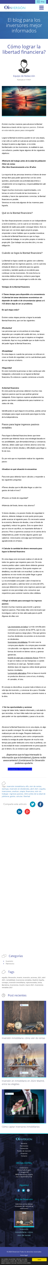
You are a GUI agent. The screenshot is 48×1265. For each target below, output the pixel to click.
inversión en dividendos (19, 789)
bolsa (40, 982)
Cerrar (39, 1260)
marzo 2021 (29, 985)
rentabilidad (10, 980)
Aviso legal (24, 1255)
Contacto (24, 1156)
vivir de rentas (35, 786)
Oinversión (12, 977)
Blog (42, 1)
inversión (26, 977)
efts (27, 786)
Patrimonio (10, 964)
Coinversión (24, 1148)
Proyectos (24, 1153)
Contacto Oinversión (20, 769)
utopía (22, 791)
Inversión (9, 961)
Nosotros (24, 1143)
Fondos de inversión (24, 1151)
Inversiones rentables (24, 980)
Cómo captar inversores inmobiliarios (21, 1126)
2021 (39, 977)
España (41, 980)
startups (5, 789)
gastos (12, 796)
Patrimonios (24, 1146)
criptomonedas (31, 982)
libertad (27, 796)
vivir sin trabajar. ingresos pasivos (21, 792)
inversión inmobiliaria (16, 786)
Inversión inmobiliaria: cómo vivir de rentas (23, 1038)
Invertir (22, 985)
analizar (15, 791)
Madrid (35, 980)
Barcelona (5, 985)
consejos (5, 982)
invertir (19, 977)
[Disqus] (24, 852)
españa (42, 789)
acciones (34, 977)
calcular (19, 796)
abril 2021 (34, 789)
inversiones (6, 791)
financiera (30, 791)
